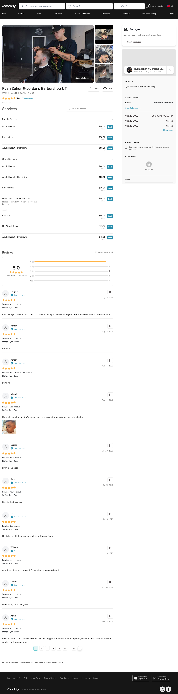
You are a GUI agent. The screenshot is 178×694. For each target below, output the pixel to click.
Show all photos (82, 78)
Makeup (126, 13)
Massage (106, 13)
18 (74, 648)
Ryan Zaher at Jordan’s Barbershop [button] (140, 86)
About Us (16, 678)
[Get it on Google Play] (161, 678)
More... (173, 13)
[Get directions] (170, 70)
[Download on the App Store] (141, 678)
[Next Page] (79, 648)
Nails (39, 13)
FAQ (25, 678)
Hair (4, 13)
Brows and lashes (82, 13)
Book (110, 127)
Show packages (134, 41)
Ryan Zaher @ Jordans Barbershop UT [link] (49, 662)
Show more (168, 130)
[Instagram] (149, 164)
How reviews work (104, 252)
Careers (75, 678)
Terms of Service (50, 678)
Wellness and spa (149, 13)
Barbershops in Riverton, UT (22, 662)
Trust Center (64, 678)
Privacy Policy (35, 678)
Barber (21, 13)
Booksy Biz (85, 678)
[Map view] (149, 62)
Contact (96, 678)
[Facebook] (168, 689)
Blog (8, 678)
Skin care (58, 13)
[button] (21, 6)
